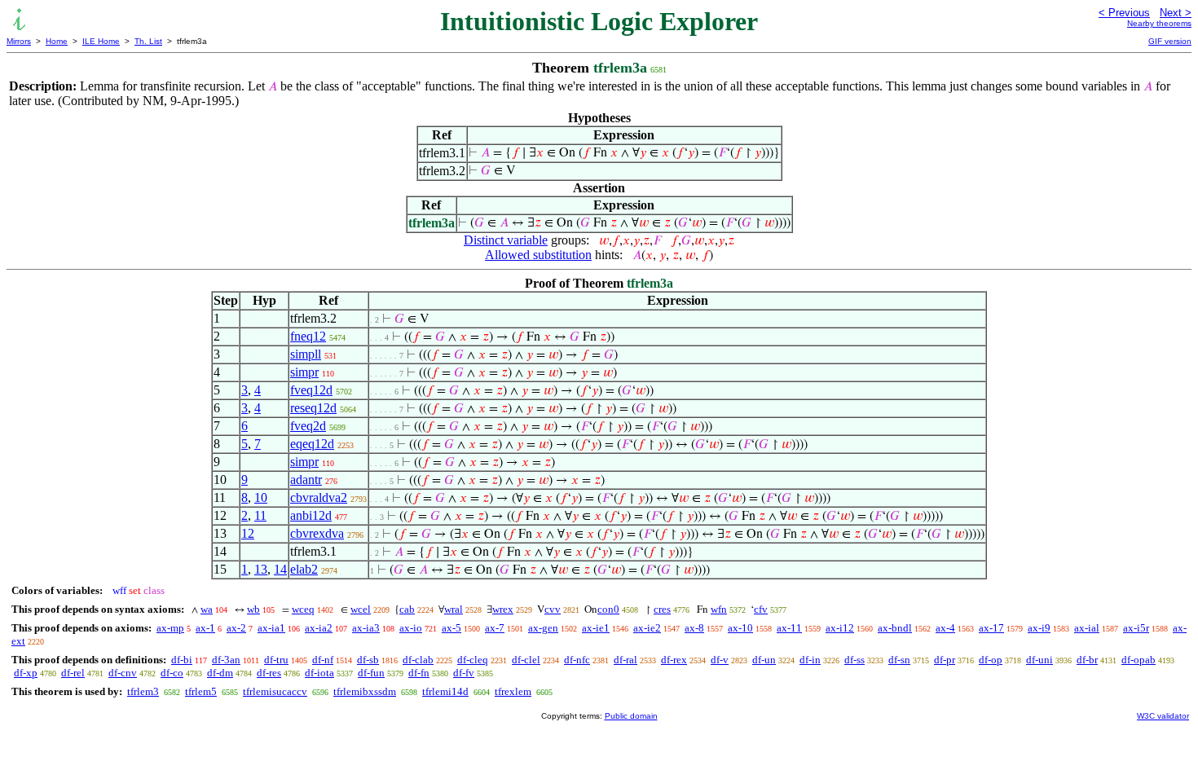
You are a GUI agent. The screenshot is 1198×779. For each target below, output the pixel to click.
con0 (608, 609)
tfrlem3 (143, 691)
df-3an (226, 660)
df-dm (220, 673)
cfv (761, 609)
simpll (305, 354)
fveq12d (311, 390)
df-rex (674, 660)
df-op (990, 660)
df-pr (944, 660)
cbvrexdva (317, 533)
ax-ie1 (596, 628)
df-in (810, 660)
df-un (764, 660)
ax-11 (789, 628)
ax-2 (236, 628)
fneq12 (308, 336)
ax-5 (451, 628)
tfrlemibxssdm (364, 691)
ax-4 (945, 628)
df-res (269, 673)
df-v (720, 660)
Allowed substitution (538, 255)
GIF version (1169, 41)
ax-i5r (1136, 628)
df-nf (322, 660)
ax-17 (991, 628)
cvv (552, 609)
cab (407, 609)
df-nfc (577, 660)
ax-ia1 (271, 628)
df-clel (526, 660)
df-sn (899, 660)
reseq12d (313, 408)
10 (260, 497)
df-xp (25, 673)
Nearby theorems (1159, 23)
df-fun (371, 673)
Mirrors (19, 41)
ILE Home (101, 41)
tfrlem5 (201, 691)
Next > (1175, 13)
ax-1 (205, 628)
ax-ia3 (366, 628)
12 (247, 533)
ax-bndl (895, 628)
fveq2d (308, 426)
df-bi (181, 660)
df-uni (1039, 660)
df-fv (463, 673)
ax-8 (694, 628)
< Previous (1124, 13)
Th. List (148, 41)
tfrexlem (513, 691)
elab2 (304, 569)
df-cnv (122, 673)
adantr (306, 479)
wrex (502, 609)
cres (662, 609)
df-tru (276, 660)
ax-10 (740, 628)
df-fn (418, 673)
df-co (172, 673)
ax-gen (543, 628)
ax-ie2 (647, 628)
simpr (304, 372)
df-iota (319, 673)
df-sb (368, 660)
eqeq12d (312, 444)
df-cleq (472, 660)
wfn (719, 609)
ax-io (410, 628)
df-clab (418, 660)
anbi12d (311, 515)
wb (253, 609)
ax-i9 (1039, 628)
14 (280, 569)
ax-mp (170, 628)
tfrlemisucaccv (275, 691)
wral (453, 609)
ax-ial (1086, 628)
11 (260, 515)
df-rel (73, 673)
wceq (303, 609)
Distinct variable (506, 240)
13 (260, 569)
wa (206, 609)
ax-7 (494, 628)
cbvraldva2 (318, 497)
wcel (360, 609)
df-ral (625, 660)
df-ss (854, 660)
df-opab (1138, 660)
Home (57, 41)
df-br (1087, 660)
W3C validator (1163, 715)
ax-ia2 (319, 628)
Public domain (631, 715)
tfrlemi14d (445, 691)
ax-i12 (840, 628)
